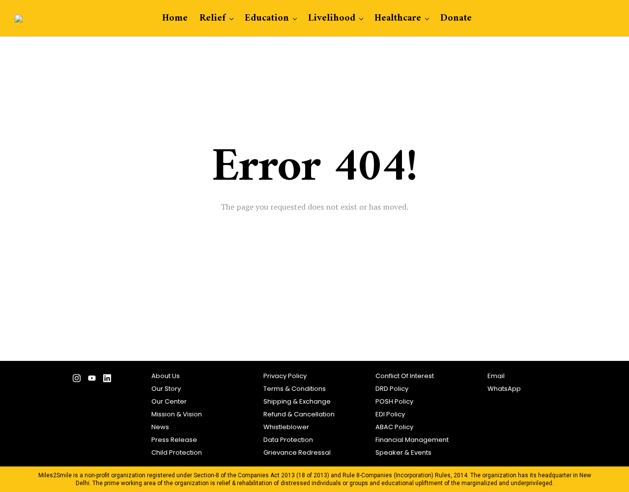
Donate (456, 18)
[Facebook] (46, 380)
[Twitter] (61, 380)
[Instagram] (76, 380)
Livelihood (331, 18)
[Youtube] (91, 380)
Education (267, 18)
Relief (213, 18)
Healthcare (397, 18)
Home (175, 18)
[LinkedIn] (107, 380)
